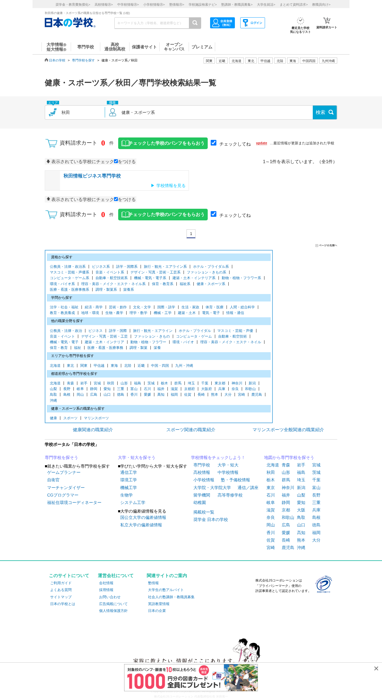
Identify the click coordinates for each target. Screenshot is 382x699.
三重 (120, 389)
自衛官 (53, 479)
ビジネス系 (101, 267)
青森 (70, 383)
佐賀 (187, 394)
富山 (134, 389)
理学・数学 (138, 313)
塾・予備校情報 (235, 479)
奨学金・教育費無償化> (73, 4)
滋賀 (174, 389)
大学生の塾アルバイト (166, 590)
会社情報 (106, 583)
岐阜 (80, 389)
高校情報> (104, 4)
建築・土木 (187, 313)
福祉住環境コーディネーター (74, 502)
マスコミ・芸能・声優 (235, 331)
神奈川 (237, 383)
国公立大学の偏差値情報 (143, 517)
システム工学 (132, 502)
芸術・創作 (118, 307)
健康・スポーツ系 (211, 284)
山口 (107, 394)
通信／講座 (248, 487)
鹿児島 (256, 394)
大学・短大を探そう (136, 457)
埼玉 (191, 383)
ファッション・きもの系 (206, 272)
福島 (137, 383)
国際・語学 (166, 307)
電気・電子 (211, 313)
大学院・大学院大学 (212, 487)
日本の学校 (57, 60)
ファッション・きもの (152, 336)
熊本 (214, 394)
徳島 (120, 394)
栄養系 (128, 289)
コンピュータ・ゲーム (194, 336)
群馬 (177, 383)
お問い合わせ (110, 597)
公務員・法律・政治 (66, 331)
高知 (160, 394)
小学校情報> (154, 4)
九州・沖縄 (184, 366)
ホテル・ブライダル (195, 331)
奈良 (235, 389)
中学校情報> (128, 4)
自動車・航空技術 (232, 336)
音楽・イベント (62, 336)
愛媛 (147, 394)
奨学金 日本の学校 (210, 519)
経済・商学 (94, 307)
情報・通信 (235, 313)
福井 (160, 389)
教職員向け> (321, 4)
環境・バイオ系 (62, 284)
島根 (66, 394)
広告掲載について (113, 604)
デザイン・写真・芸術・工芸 (104, 336)
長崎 (201, 394)
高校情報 (201, 472)
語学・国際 (118, 331)
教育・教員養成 (62, 313)
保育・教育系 (162, 284)
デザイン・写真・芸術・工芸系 (155, 272)
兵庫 (221, 389)
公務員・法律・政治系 (68, 267)
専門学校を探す (83, 60)
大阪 (301, 510)
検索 (320, 112)
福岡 (174, 394)
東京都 (220, 383)
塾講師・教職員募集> (236, 4)
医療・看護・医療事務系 (69, 289)
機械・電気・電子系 (150, 278)
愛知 (107, 389)
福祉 (77, 348)
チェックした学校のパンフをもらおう (167, 143)
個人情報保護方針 (113, 611)
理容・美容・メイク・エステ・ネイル (230, 342)
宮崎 (241, 394)
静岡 (93, 389)
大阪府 (206, 389)
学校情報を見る (171, 185)
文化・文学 (142, 307)
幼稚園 (199, 502)
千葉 (204, 383)
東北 (70, 366)
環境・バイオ (183, 342)
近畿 (141, 366)
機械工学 (128, 487)
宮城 (97, 383)
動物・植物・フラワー (148, 342)
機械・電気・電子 (64, 342)
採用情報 (106, 590)
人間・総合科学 (242, 307)
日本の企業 (157, 611)
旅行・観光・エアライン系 (165, 267)
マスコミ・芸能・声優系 (69, 272)
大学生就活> (266, 4)
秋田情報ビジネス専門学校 (92, 175)
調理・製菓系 (106, 289)
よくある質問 (61, 590)
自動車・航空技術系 (112, 278)
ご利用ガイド (61, 583)
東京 (271, 487)
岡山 (80, 394)
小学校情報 (203, 479)
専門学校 (201, 465)
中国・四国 (160, 366)
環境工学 (128, 479)
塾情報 (153, 583)
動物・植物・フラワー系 (241, 278)
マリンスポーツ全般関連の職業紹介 (288, 429)
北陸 (127, 366)
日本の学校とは (62, 604)
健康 (53, 418)
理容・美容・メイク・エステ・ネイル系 (113, 284)
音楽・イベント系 (110, 272)
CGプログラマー (62, 495)
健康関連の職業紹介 (93, 429)
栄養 (157, 348)
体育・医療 (215, 307)
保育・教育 (59, 348)
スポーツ (70, 418)
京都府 (189, 389)
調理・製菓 (138, 348)
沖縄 (53, 400)
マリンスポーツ (96, 418)
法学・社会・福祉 (64, 307)
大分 (228, 394)
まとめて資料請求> (294, 4)
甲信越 (99, 366)
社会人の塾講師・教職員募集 (171, 597)
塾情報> (176, 4)
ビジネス (95, 331)
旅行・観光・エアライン (152, 331)
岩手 (83, 383)
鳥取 (53, 394)
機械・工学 (163, 313)
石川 (147, 389)
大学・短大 (228, 465)
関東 (83, 366)
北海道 (236, 61)
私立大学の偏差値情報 (141, 524)
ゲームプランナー (64, 472)
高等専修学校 (230, 495)
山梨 (53, 389)
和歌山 (250, 389)
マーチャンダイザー (66, 487)
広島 (93, 394)
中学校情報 (228, 472)
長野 (66, 389)
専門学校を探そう (61, 457)
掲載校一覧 (203, 512)
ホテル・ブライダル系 (211, 267)
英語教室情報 (159, 604)
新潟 (252, 383)
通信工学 (128, 472)
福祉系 (185, 284)
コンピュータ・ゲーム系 (69, 278)
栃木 (164, 383)
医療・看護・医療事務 (105, 348)
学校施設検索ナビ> (203, 4)
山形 (124, 383)
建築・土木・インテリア (104, 342)
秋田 (110, 383)
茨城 (151, 383)
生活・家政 (190, 307)
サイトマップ (61, 597)
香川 (134, 394)
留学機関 (201, 495)
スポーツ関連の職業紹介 (190, 429)
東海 (114, 366)
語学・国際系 (127, 267)
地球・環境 (90, 313)
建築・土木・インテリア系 (193, 278)
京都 (286, 510)
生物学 (126, 495)
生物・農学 (114, 313)
